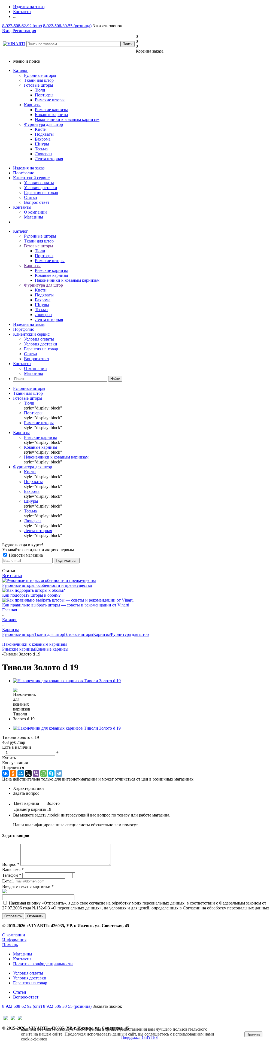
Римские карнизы (18, 649)
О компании (35, 212)
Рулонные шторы (40, 75)
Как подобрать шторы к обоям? (31, 595)
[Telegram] (59, 773)
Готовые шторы (38, 85)
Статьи (30, 197)
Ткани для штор (39, 80)
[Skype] (51, 773)
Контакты (22, 207)
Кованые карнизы (51, 649)
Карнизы (32, 104)
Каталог (20, 70)
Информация (14, 939)
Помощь (10, 944)
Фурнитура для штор (43, 124)
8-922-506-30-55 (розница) (67, 25)
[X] (28, 773)
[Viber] (36, 773)
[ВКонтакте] (5, 773)
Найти (115, 379)
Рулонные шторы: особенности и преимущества (47, 585)
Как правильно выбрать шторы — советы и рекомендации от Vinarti (65, 605)
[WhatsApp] (43, 773)
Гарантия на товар (41, 192)
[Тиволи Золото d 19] (67, 680)
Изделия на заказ (28, 168)
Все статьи (12, 575)
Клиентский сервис (31, 177)
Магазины (33, 217)
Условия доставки (40, 187)
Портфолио (23, 173)
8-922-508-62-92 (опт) (22, 25)
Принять (253, 1034)
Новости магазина (25, 555)
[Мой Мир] (20, 773)
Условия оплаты (39, 182)
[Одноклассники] (13, 773)
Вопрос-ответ (36, 202)
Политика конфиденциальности (43, 963)
